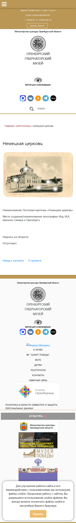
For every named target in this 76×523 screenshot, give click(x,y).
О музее (38, 349)
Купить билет (37, 25)
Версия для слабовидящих (38, 85)
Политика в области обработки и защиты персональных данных (31, 406)
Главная (9, 126)
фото (38, 359)
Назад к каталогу (13, 260)
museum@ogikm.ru (41, 15)
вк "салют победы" (38, 354)
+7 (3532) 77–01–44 (47, 10)
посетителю (38, 369)
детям (38, 364)
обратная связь (38, 380)
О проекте (34, 260)
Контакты (38, 375)
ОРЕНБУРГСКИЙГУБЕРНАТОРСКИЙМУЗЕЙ (38, 58)
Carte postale (23, 126)
